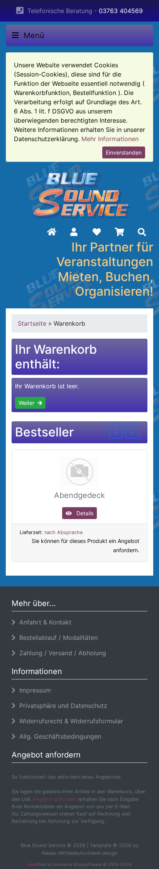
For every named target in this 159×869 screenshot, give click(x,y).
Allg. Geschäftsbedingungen (58, 736)
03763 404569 (121, 11)
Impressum (33, 690)
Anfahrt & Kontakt (43, 622)
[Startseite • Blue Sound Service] (79, 193)
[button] (74, 232)
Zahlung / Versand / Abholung (60, 653)
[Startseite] (52, 232)
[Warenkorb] (119, 232)
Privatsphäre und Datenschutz (61, 705)
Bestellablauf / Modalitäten (56, 637)
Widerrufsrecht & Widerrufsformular (69, 721)
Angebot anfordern (54, 799)
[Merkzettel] (96, 232)
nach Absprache (63, 532)
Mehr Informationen (110, 139)
